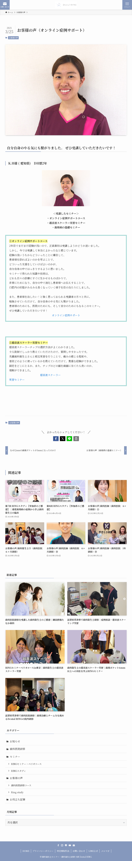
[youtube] (69, 845)
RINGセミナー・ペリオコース (26, 764)
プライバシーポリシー (43, 850)
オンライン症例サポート (66, 315)
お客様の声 (13, 37)
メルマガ (105, 850)
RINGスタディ (18, 770)
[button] (56, 438)
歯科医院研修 (17, 749)
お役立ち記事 (17, 799)
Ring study (17, 792)
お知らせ (15, 741)
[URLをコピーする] (76, 438)
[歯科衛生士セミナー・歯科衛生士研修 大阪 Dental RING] (66, 5)
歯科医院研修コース (21, 785)
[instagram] (62, 845)
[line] (66, 845)
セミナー (15, 756)
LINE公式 (93, 850)
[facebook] (58, 845)
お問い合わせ (79, 850)
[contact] (73, 845)
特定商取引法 (63, 850)
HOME (26, 850)
